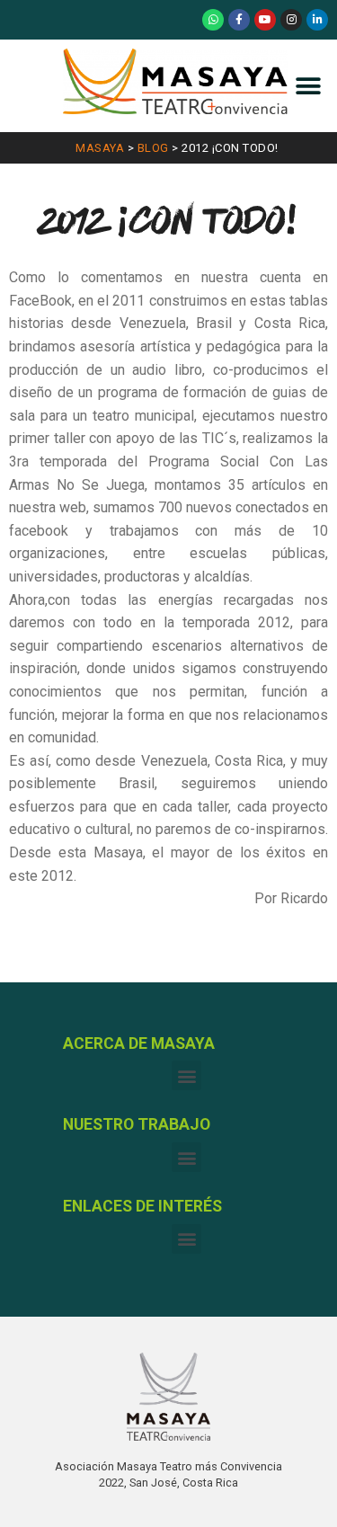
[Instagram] (291, 20)
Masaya (99, 148)
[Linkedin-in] (317, 20)
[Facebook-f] (239, 20)
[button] (308, 86)
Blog (153, 148)
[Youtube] (265, 20)
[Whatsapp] (213, 20)
